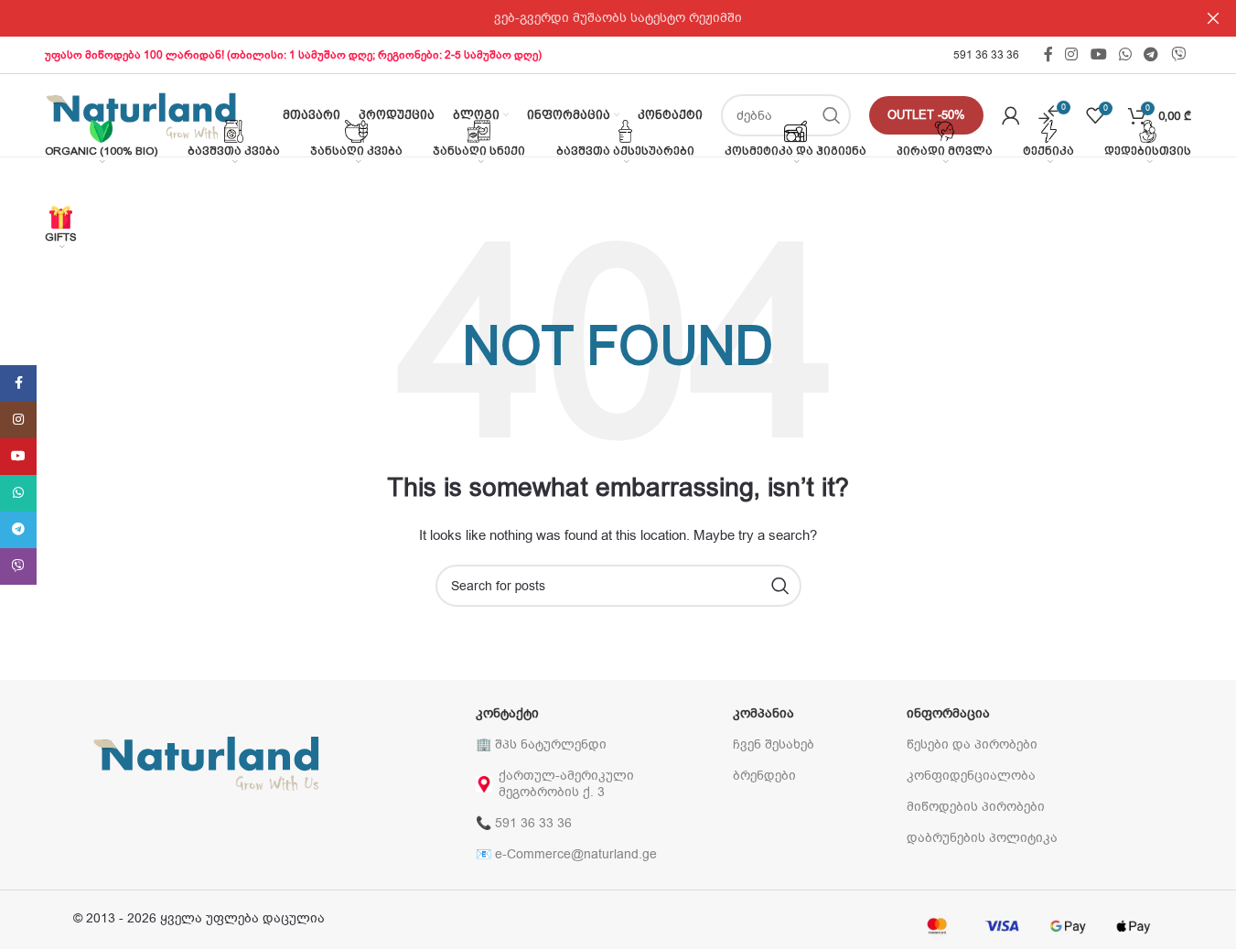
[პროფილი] (1011, 115)
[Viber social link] (1178, 54)
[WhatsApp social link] (1124, 54)
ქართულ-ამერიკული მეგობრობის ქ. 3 (566, 784)
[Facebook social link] (1048, 54)
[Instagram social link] (1071, 54)
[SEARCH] (780, 586)
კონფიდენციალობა (971, 775)
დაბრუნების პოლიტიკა (982, 838)
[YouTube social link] (1098, 54)
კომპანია (763, 713)
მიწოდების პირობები (976, 806)
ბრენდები (764, 775)
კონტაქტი (507, 713)
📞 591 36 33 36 (524, 823)
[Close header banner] (1213, 18)
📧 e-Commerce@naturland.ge (566, 854)
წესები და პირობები (972, 744)
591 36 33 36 (986, 55)
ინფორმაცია (948, 713)
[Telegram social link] (1151, 54)
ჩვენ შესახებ (773, 744)
